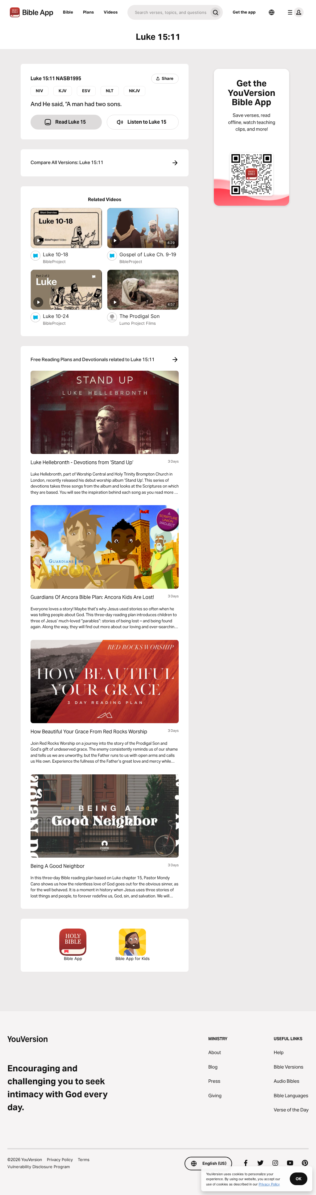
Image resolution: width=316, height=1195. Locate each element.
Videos (111, 12)
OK (298, 1178)
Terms (83, 1159)
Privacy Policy (60, 1159)
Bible (68, 12)
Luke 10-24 (62, 316)
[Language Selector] (271, 12)
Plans (88, 12)
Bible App (73, 958)
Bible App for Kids (132, 958)
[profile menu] (294, 12)
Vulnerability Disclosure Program (38, 1166)
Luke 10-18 (62, 254)
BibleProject (54, 261)
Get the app (244, 12)
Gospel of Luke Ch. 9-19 (149, 254)
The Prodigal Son (145, 316)
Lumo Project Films (137, 323)
